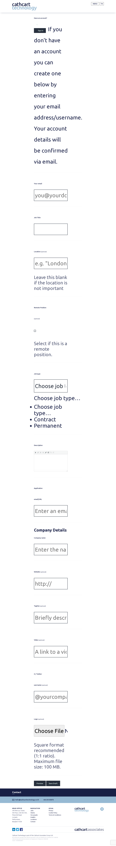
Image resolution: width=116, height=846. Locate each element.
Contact (32, 821)
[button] (35, 452)
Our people (34, 815)
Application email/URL (38, 493)
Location (40, 251)
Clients (32, 813)
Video (39, 640)
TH (102, 4)
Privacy (51, 810)
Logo (39, 719)
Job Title (37, 217)
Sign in (40, 31)
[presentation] (35, 452)
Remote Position (40, 313)
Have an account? (40, 18)
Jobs (31, 810)
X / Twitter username (41, 679)
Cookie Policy (53, 813)
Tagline (40, 606)
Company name (40, 538)
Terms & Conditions (55, 815)
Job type (37, 374)
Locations (33, 819)
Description (38, 445)
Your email (38, 183)
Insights (32, 817)
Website (40, 572)
